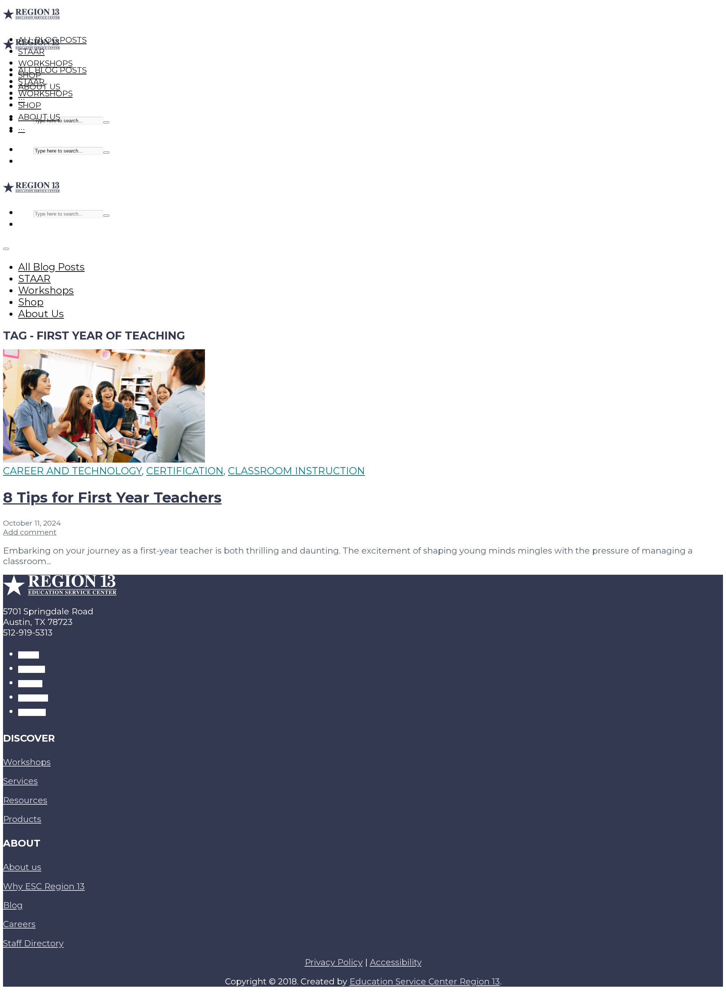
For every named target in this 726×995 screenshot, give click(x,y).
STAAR (31, 81)
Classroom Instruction (296, 471)
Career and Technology (72, 471)
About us (22, 867)
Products (22, 819)
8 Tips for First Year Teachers (112, 497)
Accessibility (396, 962)
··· (21, 128)
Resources (25, 800)
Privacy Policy (334, 962)
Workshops (45, 93)
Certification (184, 471)
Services (20, 781)
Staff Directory (33, 943)
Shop (29, 105)
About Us (39, 117)
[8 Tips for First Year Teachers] (104, 459)
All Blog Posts (52, 70)
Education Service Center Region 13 (424, 981)
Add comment (29, 532)
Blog (13, 905)
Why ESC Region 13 (44, 886)
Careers (19, 924)
